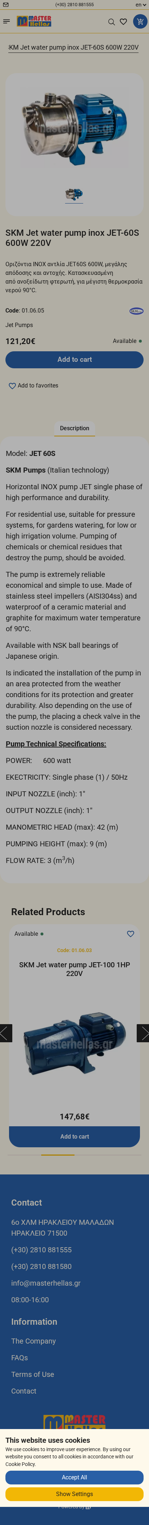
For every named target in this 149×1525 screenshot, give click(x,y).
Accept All (74, 1477)
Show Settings (74, 1494)
